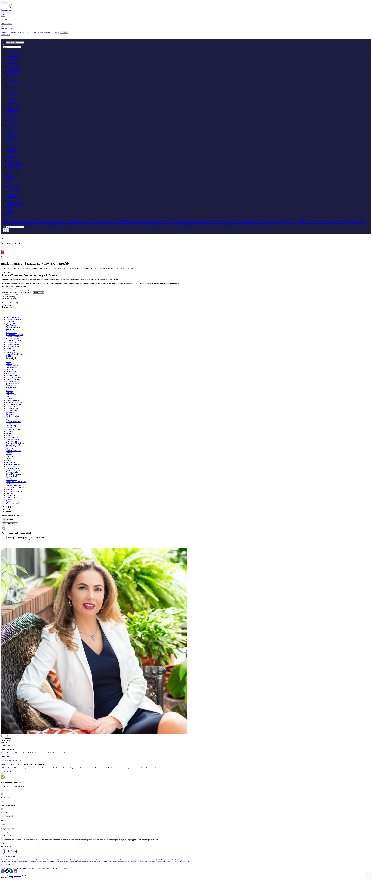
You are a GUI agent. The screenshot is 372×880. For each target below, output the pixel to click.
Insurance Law (11, 150)
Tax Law (9, 205)
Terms (43, 868)
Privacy (9, 90)
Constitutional (11, 87)
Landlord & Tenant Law (14, 202)
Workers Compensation (14, 169)
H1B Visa (10, 146)
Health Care (10, 78)
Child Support (11, 122)
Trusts (9, 216)
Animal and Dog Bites (14, 183)
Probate (9, 214)
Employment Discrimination (15, 164)
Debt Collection (12, 56)
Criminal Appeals (12, 94)
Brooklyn (3, 256)
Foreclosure (10, 200)
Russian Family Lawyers (87, 860)
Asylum (9, 143)
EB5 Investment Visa (13, 144)
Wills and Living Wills (14, 218)
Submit (5, 521)
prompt (9, 305)
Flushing (12, 760)
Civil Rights (10, 85)
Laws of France (12, 134)
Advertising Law (12, 63)
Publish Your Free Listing (8, 771)
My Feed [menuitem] (3, 32)
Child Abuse (11, 118)
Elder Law (10, 209)
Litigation (10, 178)
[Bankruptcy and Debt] (10, 506)
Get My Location (38, 292)
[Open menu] (3, 2)
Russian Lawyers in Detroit (72, 861)
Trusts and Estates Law (14, 207)
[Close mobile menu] (6, 3)
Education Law (11, 111)
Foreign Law (11, 131)
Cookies (38, 868)
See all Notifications (7, 28)
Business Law (11, 61)
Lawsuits (9, 172)
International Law (12, 158)
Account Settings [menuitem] (54, 32)
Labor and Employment (14, 160)
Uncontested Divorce (13, 129)
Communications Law (14, 71)
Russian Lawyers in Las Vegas (90, 861)
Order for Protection (13, 125)
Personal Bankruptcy (13, 59)
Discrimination (11, 89)
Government (11, 137)
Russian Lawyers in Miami (108, 861)
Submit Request (12, 523)
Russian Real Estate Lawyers (144, 860)
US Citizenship (11, 148)
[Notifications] (3, 15)
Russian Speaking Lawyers (175, 860)
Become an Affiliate (21, 868)
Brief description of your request (14, 287)
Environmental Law (13, 77)
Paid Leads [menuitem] (45, 32)
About (3, 868)
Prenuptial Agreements (14, 127)
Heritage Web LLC (15, 876)
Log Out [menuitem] (65, 32)
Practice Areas (8, 307)
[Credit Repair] (10, 510)
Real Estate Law (12, 197)
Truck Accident (11, 193)
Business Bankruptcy (13, 52)
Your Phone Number (10, 299)
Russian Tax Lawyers (160, 860)
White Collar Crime (13, 110)
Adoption (10, 117)
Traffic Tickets (11, 108)
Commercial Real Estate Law (16, 198)
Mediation (10, 179)
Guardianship (11, 211)
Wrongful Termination (14, 171)
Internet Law (11, 80)
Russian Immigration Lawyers (105, 860)
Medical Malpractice (13, 186)
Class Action (11, 176)
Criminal (9, 92)
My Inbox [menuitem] (20, 32)
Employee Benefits (13, 162)
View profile (10, 745)
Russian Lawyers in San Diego (163, 861)
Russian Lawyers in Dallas (55, 861)
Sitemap (65, 868)
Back (4, 523)
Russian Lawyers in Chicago (38, 861)
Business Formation (13, 68)
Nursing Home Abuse (13, 188)
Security (55, 868)
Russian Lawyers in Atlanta (20, 861)
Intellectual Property (13, 151)
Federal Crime (11, 101)
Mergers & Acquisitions (14, 84)
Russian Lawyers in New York (126, 861)
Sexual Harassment (13, 165)
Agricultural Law (12, 64)
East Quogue (5, 760)
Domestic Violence (13, 96)
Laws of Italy (11, 136)
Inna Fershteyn (5, 735)
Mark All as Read (6, 23)
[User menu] (1, 30)
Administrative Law (13, 139)
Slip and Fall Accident (14, 191)
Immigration (10, 141)
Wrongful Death (12, 195)
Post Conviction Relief (14, 104)
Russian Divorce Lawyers (72, 860)
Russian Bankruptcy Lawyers (21, 860)
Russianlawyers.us (6, 10)
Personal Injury (11, 181)
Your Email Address (9, 303)
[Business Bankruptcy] (10, 508)
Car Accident (11, 184)
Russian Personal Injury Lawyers (125, 860)
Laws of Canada (12, 132)
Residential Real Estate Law (15, 204)
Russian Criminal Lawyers (55, 860)
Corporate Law (11, 73)
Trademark (10, 157)
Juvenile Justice (11, 103)
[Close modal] (2, 773)
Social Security (11, 167)
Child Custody (11, 120)
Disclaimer (49, 868)
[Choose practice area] (3, 309)
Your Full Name (8, 297)
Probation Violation (13, 106)
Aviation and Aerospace (14, 66)
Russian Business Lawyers (38, 860)
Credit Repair (11, 54)
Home (2, 250)
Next (4, 305)
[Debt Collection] (10, 511)
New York (3, 255)
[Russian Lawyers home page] (10, 8)
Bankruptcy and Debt (13, 50)
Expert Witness (11, 113)
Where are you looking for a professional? (17, 292)
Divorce (9, 124)
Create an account (7, 816)
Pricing (12, 868)
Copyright (10, 153)
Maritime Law (11, 82)
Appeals (9, 174)
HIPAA (60, 868)
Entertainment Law (13, 75)
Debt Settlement (12, 57)
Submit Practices (8, 519)
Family (9, 115)
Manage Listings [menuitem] (36, 32)
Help (29, 868)
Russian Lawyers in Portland (145, 861)
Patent (9, 155)
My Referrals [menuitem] (27, 32)
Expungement (11, 99)
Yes (3, 247)
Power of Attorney (12, 212)
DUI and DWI (11, 97)
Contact (7, 868)
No (6, 247)
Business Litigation (13, 70)
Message (3, 745)
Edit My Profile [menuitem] (11, 32)
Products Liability (12, 190)
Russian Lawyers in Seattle (182, 861)
